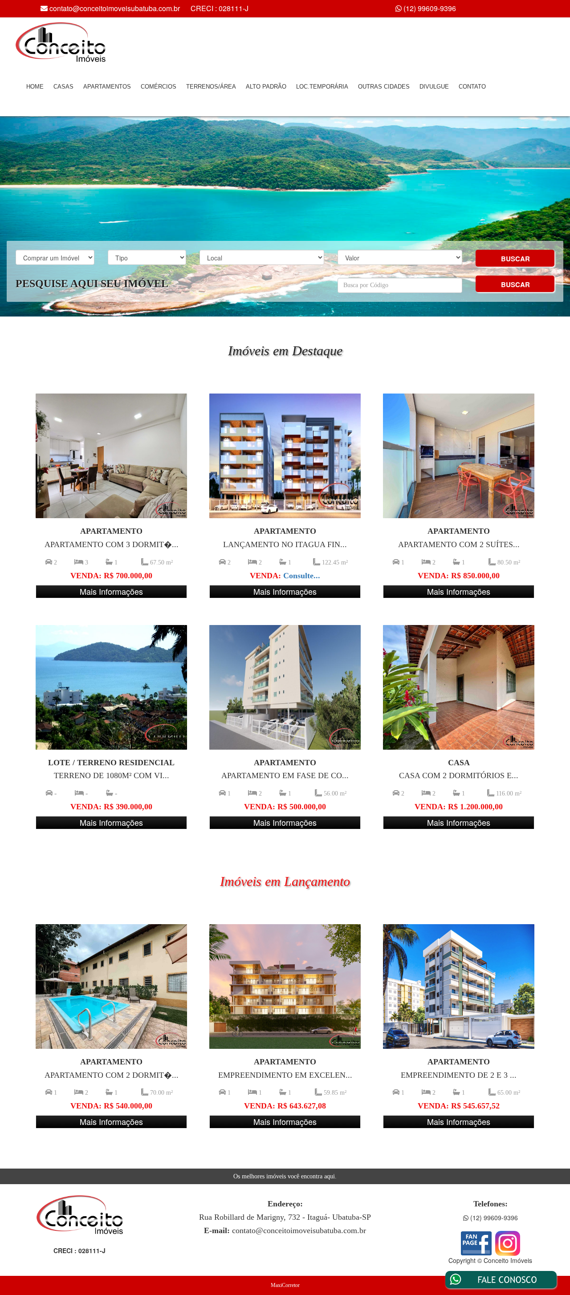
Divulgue (434, 86)
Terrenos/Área (211, 86)
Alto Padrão (266, 86)
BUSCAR (515, 259)
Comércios (158, 86)
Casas (63, 86)
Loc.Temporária (322, 86)
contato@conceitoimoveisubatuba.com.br (114, 8)
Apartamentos (107, 86)
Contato (472, 86)
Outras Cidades (384, 86)
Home (35, 86)
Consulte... (301, 575)
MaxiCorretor (285, 1285)
